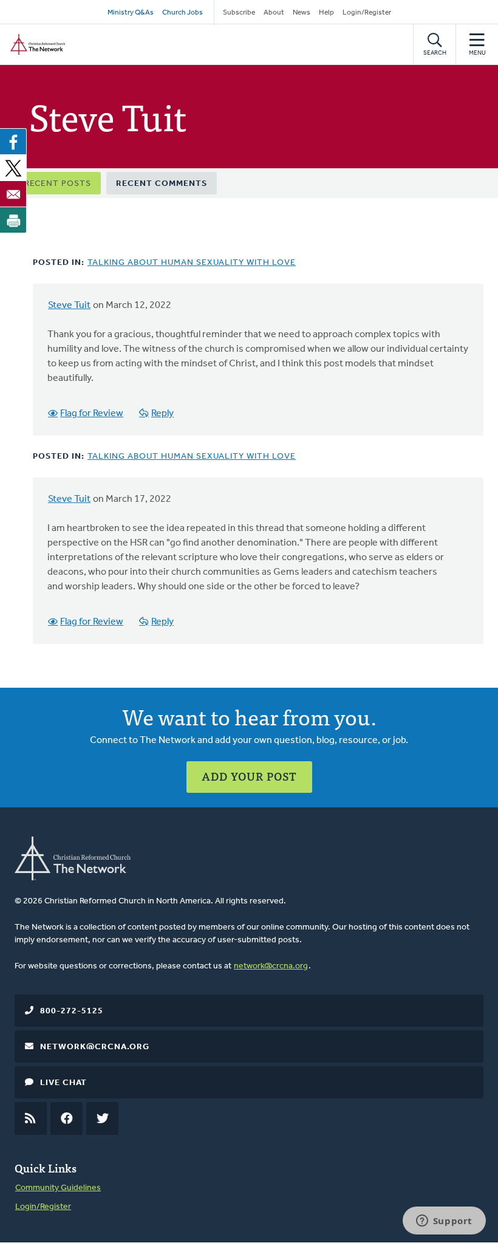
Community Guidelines (58, 1188)
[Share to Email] (13, 193)
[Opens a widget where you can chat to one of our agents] (444, 1222)
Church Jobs (182, 12)
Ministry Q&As (130, 12)
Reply (162, 414)
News (301, 12)
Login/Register (367, 12)
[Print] (13, 220)
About (274, 12)
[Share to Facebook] (13, 141)
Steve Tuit (69, 305)
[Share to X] (13, 167)
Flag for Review (91, 414)
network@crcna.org (271, 966)
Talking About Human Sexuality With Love (191, 262)
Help (326, 12)
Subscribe (239, 12)
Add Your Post (249, 776)
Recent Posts (57, 183)
